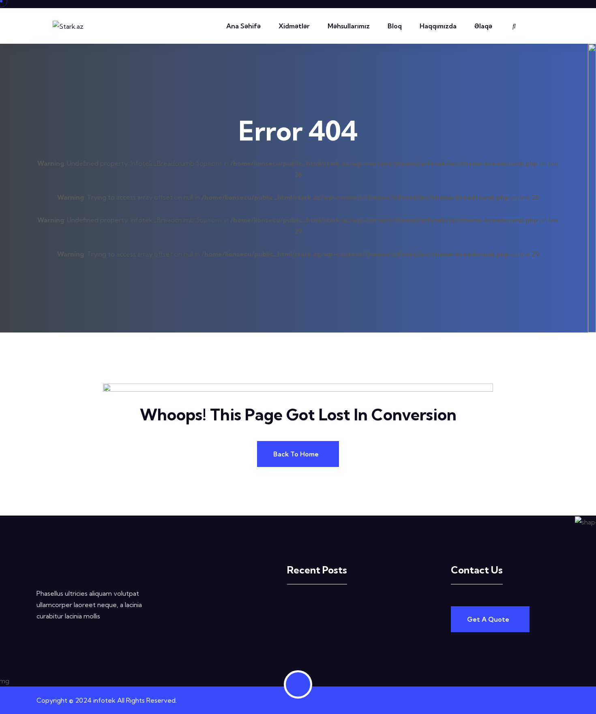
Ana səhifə (243, 26)
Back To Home (296, 454)
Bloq (395, 26)
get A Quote (488, 619)
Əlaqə (483, 26)
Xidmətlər (294, 26)
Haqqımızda (438, 26)
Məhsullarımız (349, 26)
